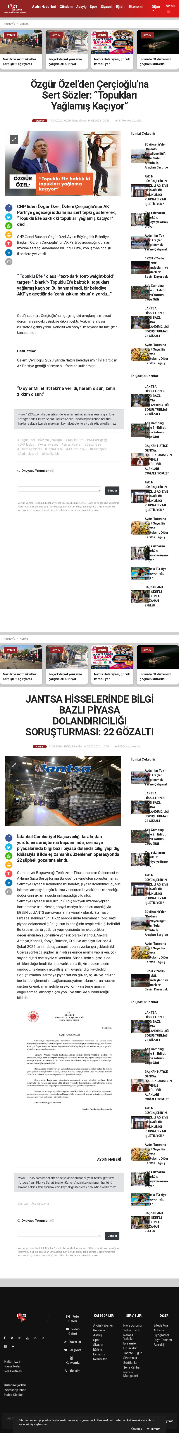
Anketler (159, 1330)
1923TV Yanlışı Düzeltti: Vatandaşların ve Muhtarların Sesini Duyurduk (156, 267)
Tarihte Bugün (132, 1353)
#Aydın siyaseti (48, 444)
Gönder (112, 490)
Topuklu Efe (32, 276)
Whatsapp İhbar (15, 1390)
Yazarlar (75, 1342)
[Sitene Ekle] (15, 1346)
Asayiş (81, 7)
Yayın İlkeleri (12, 1366)
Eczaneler (130, 1343)
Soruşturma (49, 878)
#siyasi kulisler (71, 444)
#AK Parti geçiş (97, 440)
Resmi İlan (100, 1359)
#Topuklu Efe (74, 440)
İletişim (74, 1370)
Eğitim (121, 7)
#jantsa (22, 1203)
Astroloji (159, 1344)
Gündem (66, 7)
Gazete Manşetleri (130, 1373)
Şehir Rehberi (132, 1367)
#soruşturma (40, 1203)
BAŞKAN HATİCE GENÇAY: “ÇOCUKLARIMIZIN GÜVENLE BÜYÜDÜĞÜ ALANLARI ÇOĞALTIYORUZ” (158, 459)
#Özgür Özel (25, 440)
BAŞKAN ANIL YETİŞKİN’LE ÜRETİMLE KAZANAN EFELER (154, 596)
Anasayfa (9, 23)
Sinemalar (130, 1358)
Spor (93, 7)
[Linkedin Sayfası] (37, 1338)
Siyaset (106, 7)
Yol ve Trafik (131, 1330)
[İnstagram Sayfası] (22, 1338)
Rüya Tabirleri (163, 1340)
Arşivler (75, 1350)
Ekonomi (135, 7)
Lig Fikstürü (130, 1348)
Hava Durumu (132, 1325)
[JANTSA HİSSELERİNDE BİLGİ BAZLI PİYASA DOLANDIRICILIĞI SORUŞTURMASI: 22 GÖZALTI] (63, 791)
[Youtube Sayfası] (29, 1338)
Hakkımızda (12, 1361)
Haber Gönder (13, 1395)
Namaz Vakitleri (128, 1336)
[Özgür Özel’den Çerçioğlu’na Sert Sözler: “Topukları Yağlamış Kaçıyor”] (63, 163)
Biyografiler (161, 1335)
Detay (138, 1428)
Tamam (155, 1428)
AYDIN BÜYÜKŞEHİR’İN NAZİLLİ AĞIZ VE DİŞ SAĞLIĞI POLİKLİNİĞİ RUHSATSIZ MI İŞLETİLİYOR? (156, 190)
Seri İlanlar (130, 1362)
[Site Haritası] (7, 1346)
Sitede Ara (161, 1325)
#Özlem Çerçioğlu (50, 440)
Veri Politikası (13, 1371)
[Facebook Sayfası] (6, 1338)
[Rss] (45, 1338)
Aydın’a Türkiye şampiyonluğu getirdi (155, 573)
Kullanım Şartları (15, 1385)
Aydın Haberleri (44, 7)
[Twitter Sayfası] (13, 1338)
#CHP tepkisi (25, 444)
